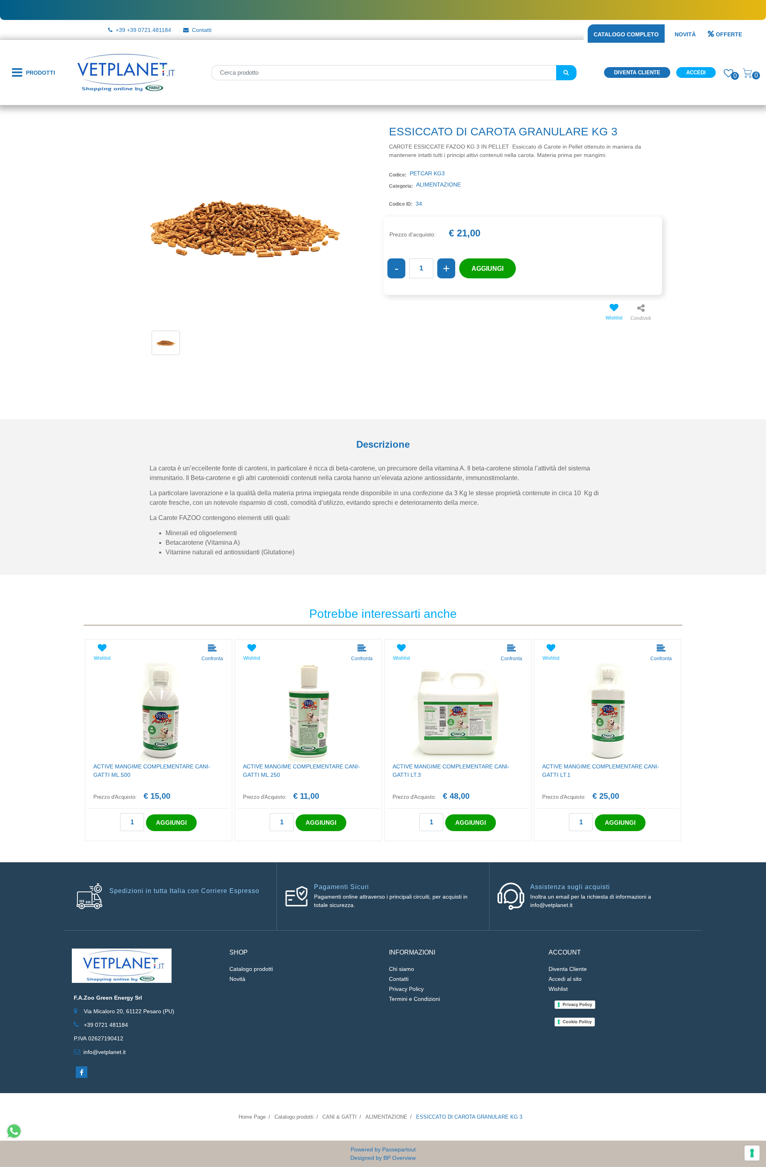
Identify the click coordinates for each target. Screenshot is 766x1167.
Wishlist (558, 989)
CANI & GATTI (339, 1117)
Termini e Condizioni (414, 999)
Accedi (696, 72)
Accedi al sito (565, 979)
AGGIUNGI (487, 268)
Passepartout (399, 1149)
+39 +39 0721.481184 (143, 30)
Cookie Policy (577, 1021)
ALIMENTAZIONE (386, 1117)
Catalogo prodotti (251, 969)
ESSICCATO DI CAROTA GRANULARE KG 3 (469, 1117)
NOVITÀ (685, 34)
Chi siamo (401, 969)
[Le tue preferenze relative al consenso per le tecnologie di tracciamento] (752, 1153)
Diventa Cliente (637, 72)
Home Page (252, 1117)
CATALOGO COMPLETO (626, 34)
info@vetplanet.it (104, 1052)
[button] (566, 72)
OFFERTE (729, 34)
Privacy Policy (406, 989)
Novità (237, 979)
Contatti (201, 30)
